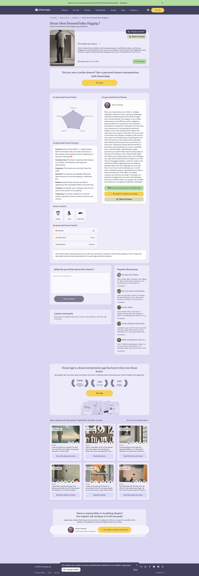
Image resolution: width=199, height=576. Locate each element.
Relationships (64, 18)
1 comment (121, 286)
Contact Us (160, 573)
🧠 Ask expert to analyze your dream (124, 194)
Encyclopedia (100, 10)
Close (135, 570)
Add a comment (69, 299)
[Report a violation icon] (100, 44)
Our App (76, 10)
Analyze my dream (137, 32)
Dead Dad (75, 18)
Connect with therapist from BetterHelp (126, 188)
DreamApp (53, 18)
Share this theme (138, 37)
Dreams (113, 10)
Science (65, 10)
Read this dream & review (65, 456)
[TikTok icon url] (162, 566)
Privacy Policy (40, 573)
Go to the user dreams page (137, 420)
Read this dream (99, 456)
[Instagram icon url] (158, 566)
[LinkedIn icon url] (145, 566)
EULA (50, 573)
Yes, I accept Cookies (71, 570)
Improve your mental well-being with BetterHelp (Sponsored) (93, 3)
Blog (123, 10)
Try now (158, 10)
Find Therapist (139, 61)
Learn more (126, 565)
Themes (87, 10)
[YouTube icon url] (153, 566)
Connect (123, 3)
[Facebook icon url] (149, 566)
